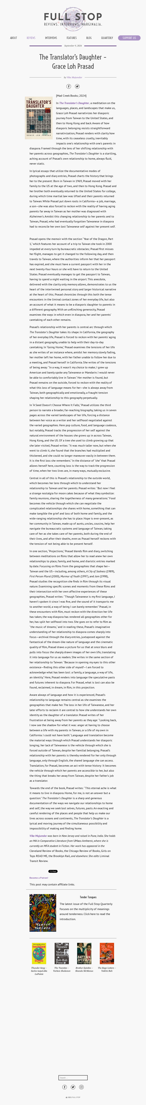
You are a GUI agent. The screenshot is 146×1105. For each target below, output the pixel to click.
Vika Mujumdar (74, 77)
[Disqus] (73, 1028)
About (13, 38)
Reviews (31, 38)
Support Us (129, 38)
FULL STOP (76, 1097)
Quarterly (107, 38)
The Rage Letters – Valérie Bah (107, 969)
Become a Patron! (39, 877)
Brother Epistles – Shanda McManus (84, 969)
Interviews (51, 38)
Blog (89, 38)
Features (72, 38)
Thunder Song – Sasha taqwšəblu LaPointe (39, 971)
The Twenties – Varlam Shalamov (61, 969)
